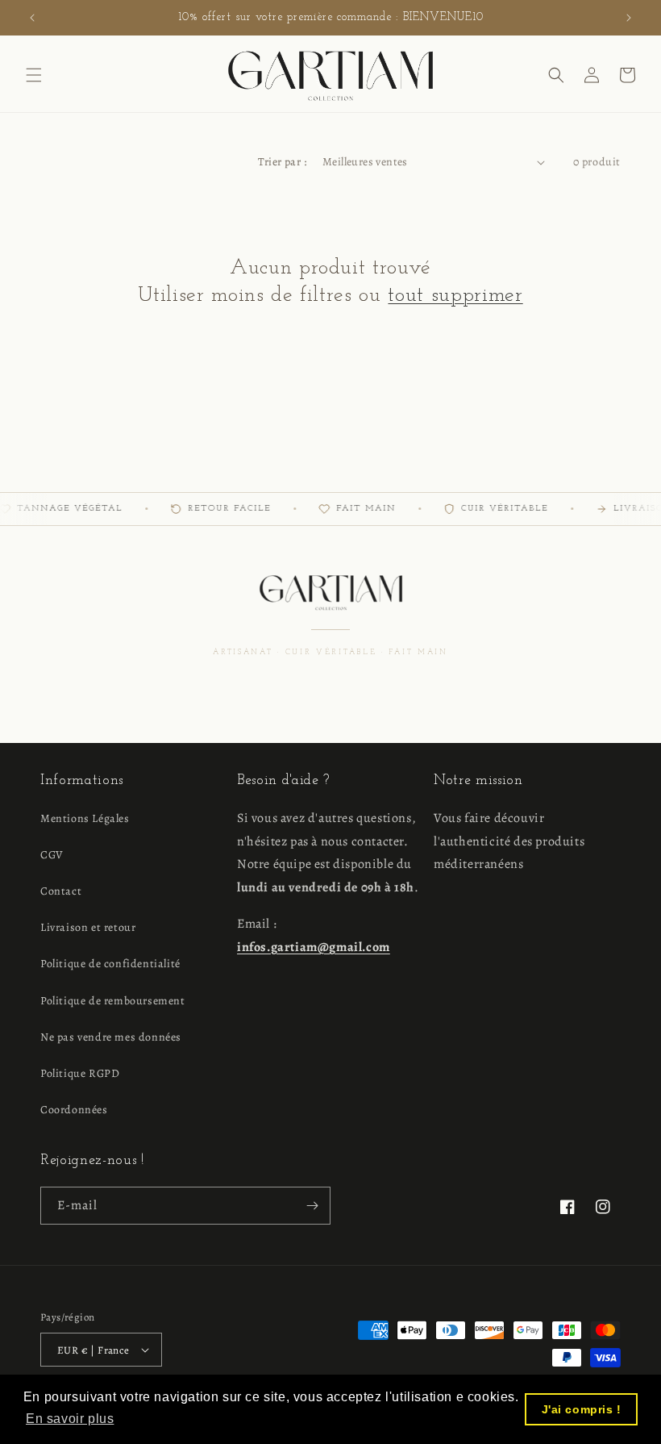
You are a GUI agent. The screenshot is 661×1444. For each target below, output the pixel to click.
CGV (52, 854)
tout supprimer (455, 296)
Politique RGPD (79, 1073)
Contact (60, 891)
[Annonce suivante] (628, 17)
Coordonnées (74, 1109)
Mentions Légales (85, 818)
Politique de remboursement (112, 1000)
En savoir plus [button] (70, 1418)
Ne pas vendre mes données (110, 1037)
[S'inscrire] (312, 1206)
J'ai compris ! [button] (582, 1409)
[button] (34, 75)
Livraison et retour (87, 927)
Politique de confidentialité (110, 963)
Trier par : (282, 161)
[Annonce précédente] (32, 17)
